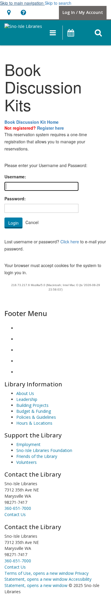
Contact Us (15, 567)
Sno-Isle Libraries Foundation (44, 450)
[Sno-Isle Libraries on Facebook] (21, 328)
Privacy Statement (46, 576)
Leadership (26, 399)
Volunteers (26, 462)
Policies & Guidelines (36, 417)
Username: (15, 177)
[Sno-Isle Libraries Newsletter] (21, 372)
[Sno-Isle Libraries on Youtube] (21, 350)
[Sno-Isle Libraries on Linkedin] (21, 361)
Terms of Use (39, 573)
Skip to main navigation (22, 3)
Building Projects (32, 405)
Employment (28, 444)
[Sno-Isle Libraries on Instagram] (21, 339)
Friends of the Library (36, 456)
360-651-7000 (17, 508)
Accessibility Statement (47, 582)
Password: (15, 198)
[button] (53, 33)
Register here (50, 128)
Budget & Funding (33, 411)
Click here (69, 242)
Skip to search (58, 3)
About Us (25, 393)
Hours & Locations (34, 423)
